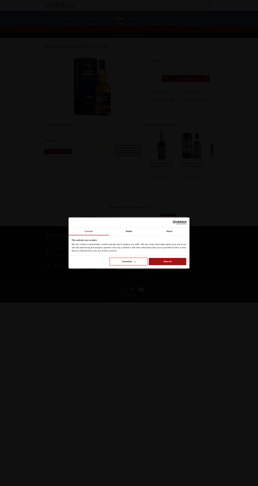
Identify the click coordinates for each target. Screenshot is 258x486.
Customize (127, 261)
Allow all (167, 261)
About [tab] (169, 231)
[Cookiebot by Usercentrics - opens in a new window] (175, 223)
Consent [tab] (89, 231)
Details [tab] (129, 231)
